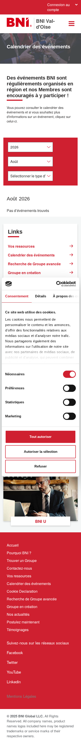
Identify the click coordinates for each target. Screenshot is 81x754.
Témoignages (18, 629)
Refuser (40, 466)
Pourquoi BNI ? (19, 552)
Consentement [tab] (16, 296)
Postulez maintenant (23, 622)
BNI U (40, 521)
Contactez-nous (19, 568)
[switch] (69, 388)
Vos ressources (21, 246)
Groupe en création (24, 272)
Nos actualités (18, 614)
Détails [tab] (40, 296)
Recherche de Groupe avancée (34, 263)
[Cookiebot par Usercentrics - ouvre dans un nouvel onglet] (57, 284)
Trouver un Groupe (22, 560)
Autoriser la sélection (40, 451)
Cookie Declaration (22, 591)
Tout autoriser (40, 437)
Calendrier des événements (31, 255)
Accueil (13, 545)
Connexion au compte (58, 7)
